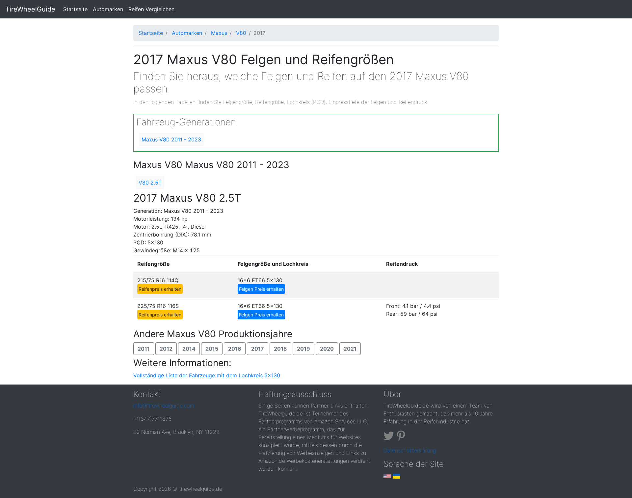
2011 (144, 348)
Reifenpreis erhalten (160, 289)
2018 (280, 348)
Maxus (219, 33)
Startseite (76, 9)
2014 (189, 348)
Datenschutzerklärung (409, 450)
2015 (211, 348)
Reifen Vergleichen (151, 9)
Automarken (108, 9)
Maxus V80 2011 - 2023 (171, 139)
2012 (166, 348)
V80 (241, 33)
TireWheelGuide (30, 9)
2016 (234, 348)
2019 (303, 348)
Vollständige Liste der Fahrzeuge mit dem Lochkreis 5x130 (206, 375)
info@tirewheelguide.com (163, 405)
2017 (257, 348)
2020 (327, 348)
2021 (350, 348)
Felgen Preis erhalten (261, 289)
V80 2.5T (150, 182)
